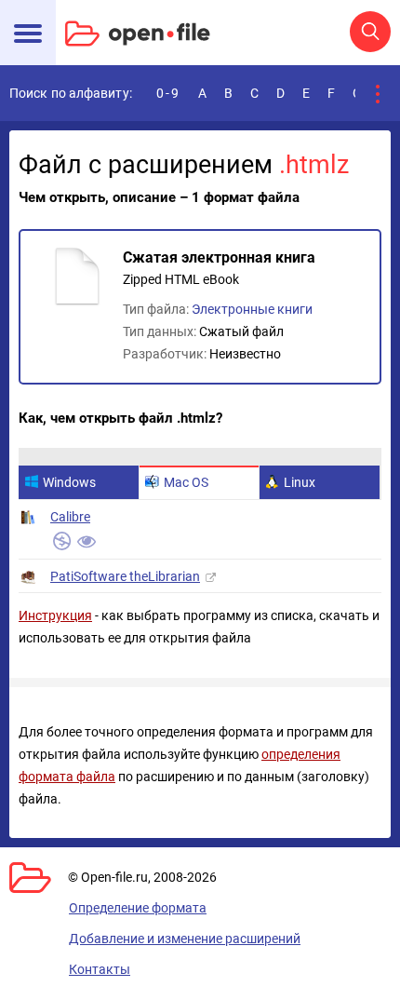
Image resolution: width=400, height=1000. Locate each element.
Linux (299, 482)
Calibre (70, 516)
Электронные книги (252, 309)
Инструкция (55, 615)
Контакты (99, 969)
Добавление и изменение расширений (184, 938)
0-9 (168, 93)
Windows (69, 482)
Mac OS (186, 482)
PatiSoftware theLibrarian (125, 576)
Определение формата (138, 907)
